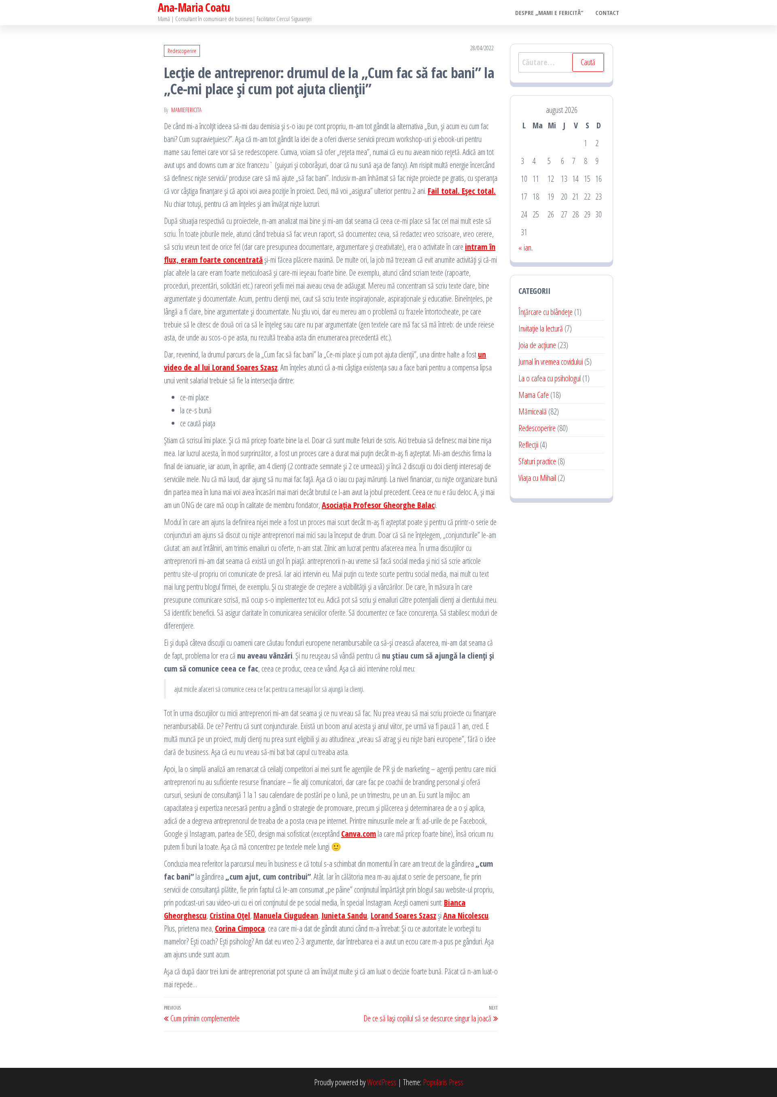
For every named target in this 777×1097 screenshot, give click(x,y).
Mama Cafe (533, 394)
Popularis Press (443, 1082)
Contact (607, 13)
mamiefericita (186, 110)
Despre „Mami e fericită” (549, 13)
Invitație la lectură (540, 328)
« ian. (525, 247)
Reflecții (528, 444)
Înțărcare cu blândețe (545, 311)
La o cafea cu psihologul (549, 378)
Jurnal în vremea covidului (550, 361)
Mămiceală (532, 411)
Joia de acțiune (537, 345)
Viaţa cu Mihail (537, 477)
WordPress (381, 1082)
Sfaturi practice (537, 461)
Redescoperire (182, 51)
